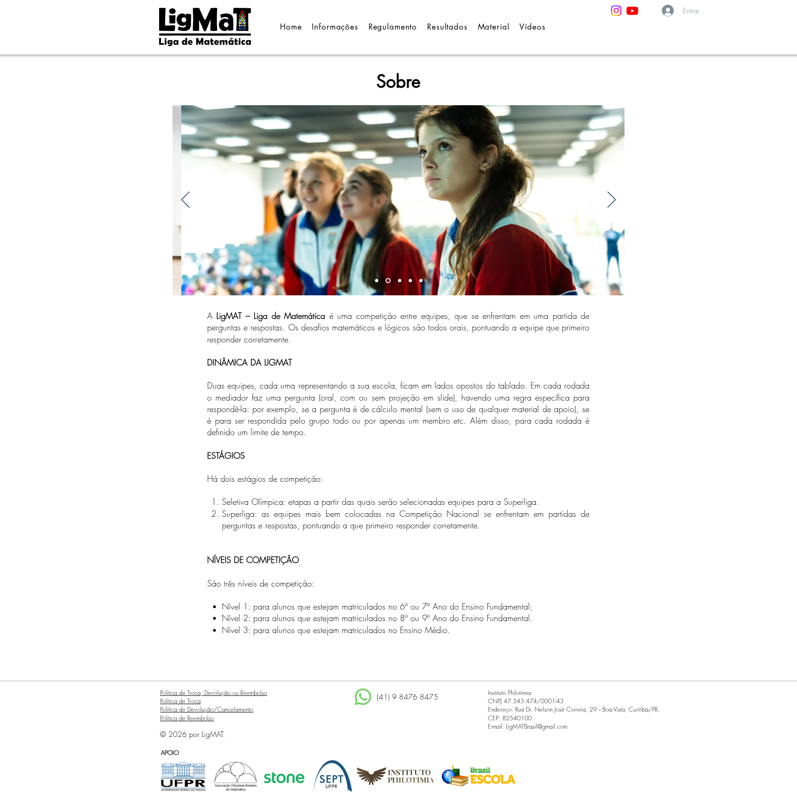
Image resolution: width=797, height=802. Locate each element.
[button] (335, 27)
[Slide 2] (388, 280)
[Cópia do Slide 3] (410, 280)
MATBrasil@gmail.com (539, 726)
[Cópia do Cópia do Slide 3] (420, 280)
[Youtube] (632, 11)
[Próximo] (611, 200)
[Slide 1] (376, 280)
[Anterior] (185, 200)
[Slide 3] (399, 280)
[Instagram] (616, 11)
